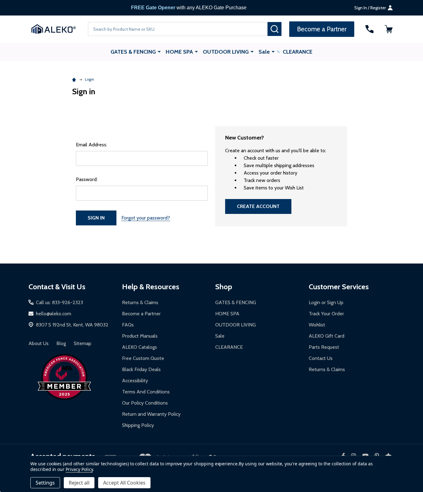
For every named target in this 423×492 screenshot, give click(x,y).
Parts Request (324, 347)
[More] (159, 51)
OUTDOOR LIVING (226, 51)
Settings (45, 482)
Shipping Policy (138, 425)
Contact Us (321, 358)
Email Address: (91, 145)
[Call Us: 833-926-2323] (369, 29)
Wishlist (317, 325)
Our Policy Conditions (145, 403)
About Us (38, 343)
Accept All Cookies (124, 482)
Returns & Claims (140, 302)
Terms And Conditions (146, 392)
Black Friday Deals (141, 369)
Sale (264, 51)
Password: (87, 179)
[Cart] (389, 29)
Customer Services (339, 286)
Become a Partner (141, 314)
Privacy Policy (79, 469)
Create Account (258, 206)
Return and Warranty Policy (151, 414)
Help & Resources (150, 286)
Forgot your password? (145, 218)
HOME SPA (179, 51)
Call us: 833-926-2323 (59, 302)
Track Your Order (326, 314)
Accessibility (135, 380)
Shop (223, 286)
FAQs (128, 325)
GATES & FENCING (133, 51)
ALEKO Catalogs (139, 347)
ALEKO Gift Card (326, 336)
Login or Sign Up (326, 302)
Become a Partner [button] (322, 29)
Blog (61, 343)
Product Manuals (140, 336)
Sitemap (82, 343)
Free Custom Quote (143, 358)
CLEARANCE (297, 51)
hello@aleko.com (53, 314)
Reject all (79, 482)
